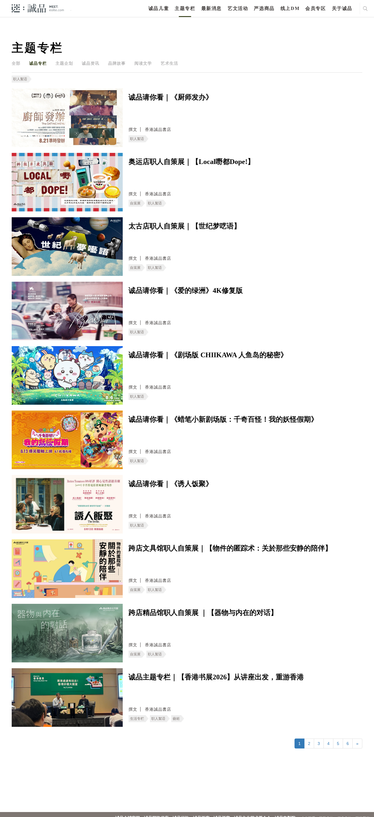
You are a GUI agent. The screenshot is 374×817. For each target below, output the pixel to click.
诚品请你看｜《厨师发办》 (171, 97)
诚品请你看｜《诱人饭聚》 (171, 484)
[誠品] (38, 8)
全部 (16, 63)
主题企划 (64, 63)
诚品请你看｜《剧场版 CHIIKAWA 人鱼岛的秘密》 (208, 355)
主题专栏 (185, 8)
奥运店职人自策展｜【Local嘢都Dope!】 (191, 161)
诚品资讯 (90, 63)
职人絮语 (20, 79)
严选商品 (264, 8)
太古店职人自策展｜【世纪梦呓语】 (185, 226)
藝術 (176, 719)
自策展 (135, 203)
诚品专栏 (38, 63)
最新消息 (211, 8)
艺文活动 (238, 8)
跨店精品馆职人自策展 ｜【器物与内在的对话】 (203, 612)
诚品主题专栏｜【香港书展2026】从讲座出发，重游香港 (216, 677)
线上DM (289, 8)
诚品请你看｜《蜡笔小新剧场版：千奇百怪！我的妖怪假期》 (223, 419)
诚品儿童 (158, 8)
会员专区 (315, 8)
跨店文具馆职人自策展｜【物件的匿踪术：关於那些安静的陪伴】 (230, 548)
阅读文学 (143, 63)
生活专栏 (137, 719)
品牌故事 (117, 63)
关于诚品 (342, 8)
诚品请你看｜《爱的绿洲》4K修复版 (186, 290)
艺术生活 (169, 63)
